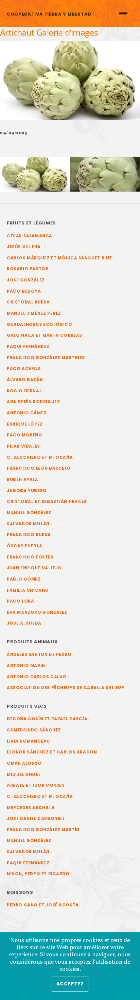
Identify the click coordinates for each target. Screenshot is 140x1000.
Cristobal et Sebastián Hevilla (47, 501)
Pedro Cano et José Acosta (43, 905)
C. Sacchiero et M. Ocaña (40, 457)
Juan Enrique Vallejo (34, 568)
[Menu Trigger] (123, 13)
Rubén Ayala (22, 479)
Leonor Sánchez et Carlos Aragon (52, 752)
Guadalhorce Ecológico (39, 324)
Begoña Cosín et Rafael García (47, 719)
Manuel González (29, 512)
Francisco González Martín (43, 829)
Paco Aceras (23, 368)
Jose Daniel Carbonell (36, 818)
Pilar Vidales (23, 446)
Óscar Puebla (24, 546)
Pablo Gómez (24, 579)
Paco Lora (20, 601)
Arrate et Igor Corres (36, 785)
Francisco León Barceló (39, 468)
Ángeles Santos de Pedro (39, 654)
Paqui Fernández (28, 346)
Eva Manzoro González (37, 612)
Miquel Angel (23, 774)
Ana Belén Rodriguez (33, 402)
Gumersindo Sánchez (34, 730)
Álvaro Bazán (25, 380)
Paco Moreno (24, 435)
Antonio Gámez (27, 413)
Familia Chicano (28, 590)
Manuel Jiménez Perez (34, 313)
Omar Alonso (24, 763)
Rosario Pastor (27, 269)
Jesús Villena (24, 247)
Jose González (26, 280)
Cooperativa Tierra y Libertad (49, 14)
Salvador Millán (28, 524)
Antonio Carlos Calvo (37, 677)
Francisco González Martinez (46, 357)
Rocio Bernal (24, 391)
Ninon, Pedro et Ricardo (38, 874)
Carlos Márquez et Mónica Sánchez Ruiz (59, 258)
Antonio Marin (26, 665)
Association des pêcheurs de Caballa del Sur (65, 687)
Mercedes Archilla (31, 807)
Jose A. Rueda (24, 623)
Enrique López (25, 424)
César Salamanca (29, 236)
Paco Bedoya (24, 291)
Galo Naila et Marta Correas (44, 335)
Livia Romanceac (28, 741)
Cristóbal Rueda (28, 302)
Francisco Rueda (29, 534)
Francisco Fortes (30, 557)
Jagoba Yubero (27, 490)
